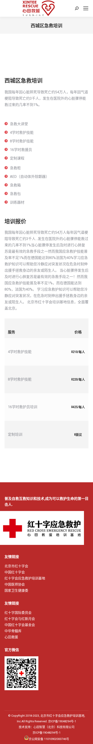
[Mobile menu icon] (85, 8)
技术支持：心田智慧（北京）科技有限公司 (46, 727)
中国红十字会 (15, 572)
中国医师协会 (15, 584)
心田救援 (11, 637)
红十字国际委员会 (18, 613)
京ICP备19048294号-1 (62, 721)
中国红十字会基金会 (20, 625)
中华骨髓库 (13, 631)
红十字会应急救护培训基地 (25, 578)
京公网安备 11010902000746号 (49, 738)
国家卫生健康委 (16, 591)
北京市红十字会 (16, 566)
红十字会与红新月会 (20, 619)
